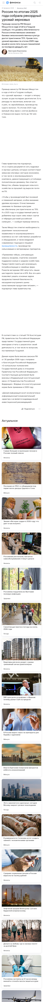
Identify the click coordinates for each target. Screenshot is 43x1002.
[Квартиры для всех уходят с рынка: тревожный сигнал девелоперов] (21, 654)
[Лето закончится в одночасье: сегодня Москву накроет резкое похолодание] (21, 795)
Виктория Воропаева (17, 51)
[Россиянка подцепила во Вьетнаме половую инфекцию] (21, 584)
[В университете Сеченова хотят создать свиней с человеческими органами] (21, 830)
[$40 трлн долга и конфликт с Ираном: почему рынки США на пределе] (21, 689)
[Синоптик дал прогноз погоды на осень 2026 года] (21, 619)
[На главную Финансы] (14, 2)
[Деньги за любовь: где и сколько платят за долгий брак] (21, 936)
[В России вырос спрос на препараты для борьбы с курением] (21, 725)
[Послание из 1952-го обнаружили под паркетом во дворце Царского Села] (21, 478)
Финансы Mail (22, 8)
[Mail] (7, 2)
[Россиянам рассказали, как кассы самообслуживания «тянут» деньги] (21, 549)
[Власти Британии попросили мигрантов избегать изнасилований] (21, 760)
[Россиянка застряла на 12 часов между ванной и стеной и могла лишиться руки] (21, 971)
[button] (21, 69)
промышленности (9, 246)
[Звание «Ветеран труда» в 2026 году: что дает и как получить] (21, 513)
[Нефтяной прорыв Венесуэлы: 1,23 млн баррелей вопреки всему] (21, 901)
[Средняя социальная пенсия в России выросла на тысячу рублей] (21, 865)
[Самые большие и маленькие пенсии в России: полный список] (21, 443)
